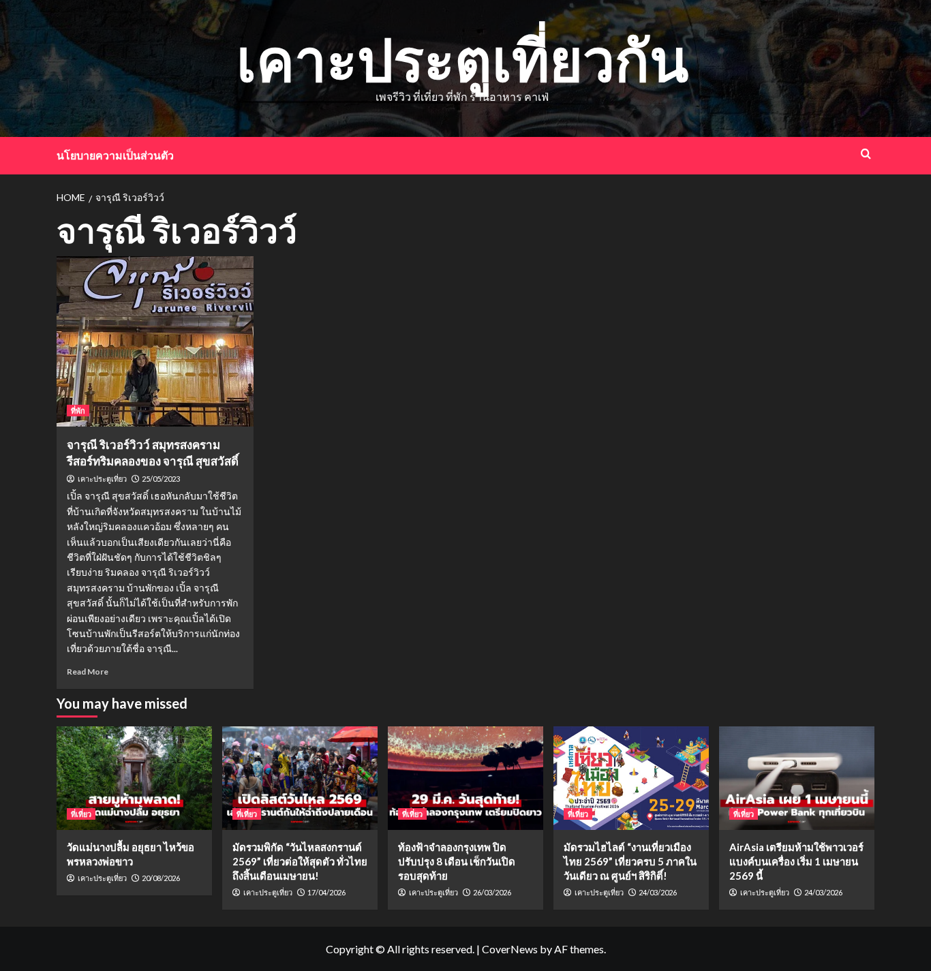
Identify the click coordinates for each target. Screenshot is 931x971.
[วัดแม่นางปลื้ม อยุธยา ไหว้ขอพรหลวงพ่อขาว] (134, 778)
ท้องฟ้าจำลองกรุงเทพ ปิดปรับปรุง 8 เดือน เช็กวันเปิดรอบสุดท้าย (456, 861)
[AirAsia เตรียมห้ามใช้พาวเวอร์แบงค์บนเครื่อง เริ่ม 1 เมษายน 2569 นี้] (796, 778)
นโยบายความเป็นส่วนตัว (115, 155)
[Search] (865, 154)
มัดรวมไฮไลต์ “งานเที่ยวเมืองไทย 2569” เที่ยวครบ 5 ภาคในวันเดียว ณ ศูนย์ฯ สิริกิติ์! (630, 861)
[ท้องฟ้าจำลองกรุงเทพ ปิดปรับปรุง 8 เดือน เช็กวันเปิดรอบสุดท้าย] (465, 778)
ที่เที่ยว (81, 814)
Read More (87, 671)
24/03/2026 (658, 892)
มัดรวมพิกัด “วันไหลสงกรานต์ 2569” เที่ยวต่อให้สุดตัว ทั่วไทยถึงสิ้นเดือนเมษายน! (299, 861)
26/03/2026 (492, 892)
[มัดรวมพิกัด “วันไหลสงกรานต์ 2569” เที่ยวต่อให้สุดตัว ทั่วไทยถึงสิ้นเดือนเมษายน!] (300, 778)
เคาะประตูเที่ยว (102, 479)
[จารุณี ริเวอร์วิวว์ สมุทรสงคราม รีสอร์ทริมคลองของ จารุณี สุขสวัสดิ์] (155, 341)
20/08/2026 (161, 878)
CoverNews (510, 948)
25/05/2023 (161, 478)
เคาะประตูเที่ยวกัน (462, 59)
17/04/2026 (326, 892)
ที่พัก (78, 410)
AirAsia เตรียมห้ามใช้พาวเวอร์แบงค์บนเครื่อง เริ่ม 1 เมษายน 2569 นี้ (796, 861)
